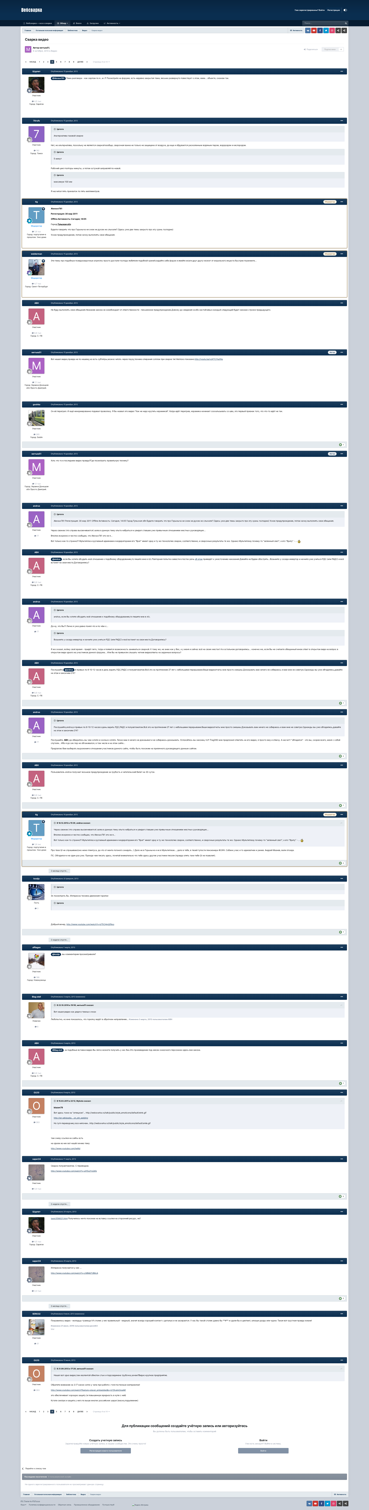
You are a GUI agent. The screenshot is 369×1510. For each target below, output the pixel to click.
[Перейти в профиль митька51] (28, 49)
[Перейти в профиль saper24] (36, 1172)
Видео (54, 51)
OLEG (36, 1092)
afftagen (36, 947)
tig (36, 202)
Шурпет (36, 71)
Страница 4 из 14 (101, 62)
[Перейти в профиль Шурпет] (36, 85)
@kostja (56, 954)
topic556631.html (59, 1218)
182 (37, 150)
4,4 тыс (37, 1189)
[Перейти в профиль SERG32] (36, 1327)
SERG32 (36, 1314)
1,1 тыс (37, 382)
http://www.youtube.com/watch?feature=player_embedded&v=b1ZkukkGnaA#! (88, 1390)
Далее (80, 62)
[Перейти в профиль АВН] (36, 316)
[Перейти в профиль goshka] (36, 418)
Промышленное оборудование (87, 1505)
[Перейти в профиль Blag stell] (36, 1010)
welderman (36, 254)
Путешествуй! (108, 1505)
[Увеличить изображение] (299, 541)
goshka (36, 404)
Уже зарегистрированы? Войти (310, 10)
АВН (36, 303)
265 (37, 434)
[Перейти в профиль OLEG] (36, 1106)
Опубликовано (64, 71)
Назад (33, 62)
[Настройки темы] (345, 10)
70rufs (36, 120)
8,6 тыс (37, 333)
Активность (112, 23)
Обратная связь (64, 1505)
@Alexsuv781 (58, 78)
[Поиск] (345, 23)
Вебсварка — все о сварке (39, 23)
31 (37, 1343)
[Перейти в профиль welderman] (36, 267)
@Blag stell (57, 1050)
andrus (36, 506)
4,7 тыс (37, 283)
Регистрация (333, 10)
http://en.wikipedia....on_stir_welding (71, 1118)
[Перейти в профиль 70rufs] (36, 134)
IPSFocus (36, 1501)
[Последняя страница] (87, 62)
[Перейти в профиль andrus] (36, 519)
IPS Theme (25, 1501)
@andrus (56, 559)
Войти (263, 1451)
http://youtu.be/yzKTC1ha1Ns (209, 359)
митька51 (44, 47)
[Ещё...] (342, 71)
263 (37, 1122)
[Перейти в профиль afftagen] (36, 961)
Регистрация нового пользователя (106, 1451)
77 (37, 536)
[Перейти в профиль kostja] (36, 892)
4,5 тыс (37, 101)
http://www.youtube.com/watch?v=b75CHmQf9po (90, 924)
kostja (36, 878)
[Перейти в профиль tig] (36, 215)
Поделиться (311, 49)
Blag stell (36, 996)
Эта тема (336, 23)
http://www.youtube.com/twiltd (65, 1148)
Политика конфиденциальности (42, 1505)
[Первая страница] (26, 62)
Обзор (63, 23)
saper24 (36, 1159)
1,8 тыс (37, 231)
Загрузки (94, 23)
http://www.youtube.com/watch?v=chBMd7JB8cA (74, 1273)
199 (37, 977)
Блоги (78, 23)
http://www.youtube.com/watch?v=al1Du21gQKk (74, 1171)
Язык (23, 1505)
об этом (199, 559)
